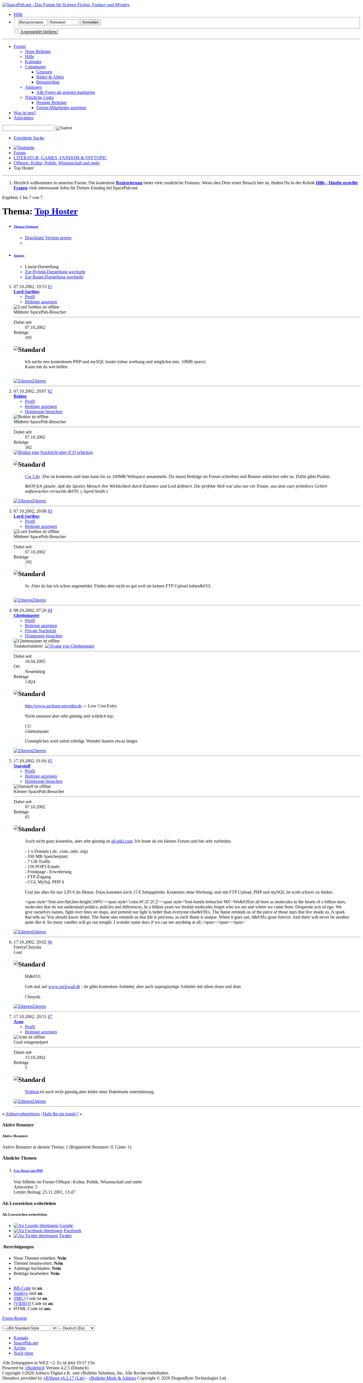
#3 (50, 511)
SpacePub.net (26, 1342)
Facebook (72, 1230)
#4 (50, 610)
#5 (50, 760)
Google (66, 1225)
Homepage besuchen (43, 411)
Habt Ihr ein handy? (61, 1113)
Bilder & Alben (50, 77)
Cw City (32, 476)
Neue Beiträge (38, 51)
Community (35, 66)
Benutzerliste (48, 82)
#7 (50, 1016)
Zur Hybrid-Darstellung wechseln (55, 271)
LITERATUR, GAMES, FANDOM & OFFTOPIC (60, 157)
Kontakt (21, 1337)
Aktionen (33, 87)
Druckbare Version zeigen (48, 237)
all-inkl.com (121, 841)
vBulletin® (35, 1367)
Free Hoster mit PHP (28, 1170)
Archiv (20, 1348)
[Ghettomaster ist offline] (69, 646)
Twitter (65, 1235)
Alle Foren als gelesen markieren (65, 92)
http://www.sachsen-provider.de (53, 705)
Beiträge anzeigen (41, 301)
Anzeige (19, 255)
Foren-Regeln (14, 1318)
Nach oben (23, 1353)
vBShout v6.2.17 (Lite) (64, 1378)
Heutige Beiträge (51, 102)
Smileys (21, 1293)
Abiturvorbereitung (22, 1113)
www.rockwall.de (64, 986)
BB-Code (22, 1288)
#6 (50, 942)
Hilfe (18, 14)
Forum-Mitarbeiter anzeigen (61, 107)
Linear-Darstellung (42, 266)
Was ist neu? (25, 112)
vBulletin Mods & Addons (112, 1378)
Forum (20, 46)
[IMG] (19, 1298)
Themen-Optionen (26, 226)
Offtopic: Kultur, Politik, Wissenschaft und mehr (57, 162)
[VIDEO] (22, 1303)
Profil (30, 296)
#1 (50, 286)
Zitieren (39, 380)
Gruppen (44, 71)
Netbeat (32, 1091)
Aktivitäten (23, 117)
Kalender (33, 61)
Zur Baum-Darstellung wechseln (54, 276)
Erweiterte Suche (29, 138)
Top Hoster (56, 211)
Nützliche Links (39, 97)
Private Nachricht (40, 630)
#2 (50, 391)
